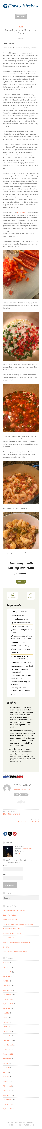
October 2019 (7, 1104)
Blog (21, 27)
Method (31, 598)
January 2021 (7, 1036)
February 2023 (7, 967)
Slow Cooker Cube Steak (28, 820)
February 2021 (7, 1031)
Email (5, 874)
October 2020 (7, 1049)
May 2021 (6, 1017)
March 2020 (6, 1081)
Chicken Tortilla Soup (9, 915)
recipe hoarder (27, 849)
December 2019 (8, 1095)
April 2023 (6, 963)
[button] (32, 612)
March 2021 (6, 1026)
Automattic (29, 1125)
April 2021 (6, 1022)
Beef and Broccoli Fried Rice (11, 929)
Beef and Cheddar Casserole (12, 933)
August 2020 (7, 1058)
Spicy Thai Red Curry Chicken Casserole (15, 951)
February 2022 (7, 985)
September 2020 (8, 1054)
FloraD (27, 39)
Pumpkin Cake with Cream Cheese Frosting (16, 942)
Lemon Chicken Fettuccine (11, 938)
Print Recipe (21, 574)
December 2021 (8, 990)
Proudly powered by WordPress (21, 1123)
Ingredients (12, 598)
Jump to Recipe (8, 43)
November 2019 (8, 1100)
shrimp (24, 795)
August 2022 (7, 976)
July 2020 (6, 1063)
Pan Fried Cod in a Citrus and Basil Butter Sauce (18, 924)
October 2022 (7, 972)
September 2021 (8, 1004)
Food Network (22, 212)
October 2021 (7, 999)
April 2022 (6, 981)
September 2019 (8, 1109)
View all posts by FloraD (22, 789)
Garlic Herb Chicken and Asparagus (14, 910)
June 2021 (6, 1013)
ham (17, 795)
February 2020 (7, 1086)
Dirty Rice (6, 947)
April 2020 (6, 1077)
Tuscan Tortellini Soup (10, 919)
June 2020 (6, 1068)
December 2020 (8, 1040)
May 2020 (6, 1072)
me (19, 853)
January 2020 (7, 1090)
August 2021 (7, 1008)
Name (5, 865)
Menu (22, 16)
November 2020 (8, 1045)
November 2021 (8, 994)
